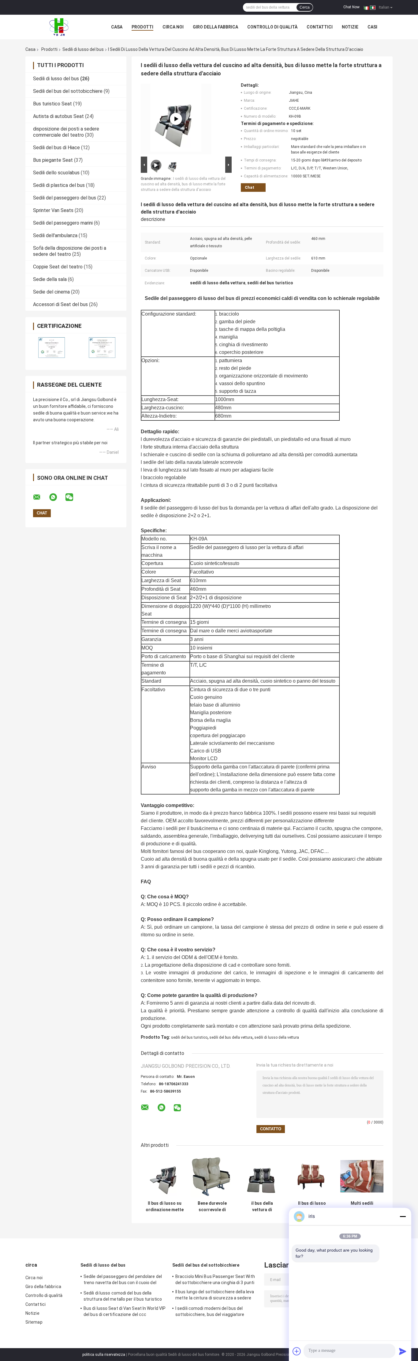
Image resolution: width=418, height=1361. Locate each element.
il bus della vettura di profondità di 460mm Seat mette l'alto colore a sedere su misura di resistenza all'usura (262, 1206)
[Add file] (297, 1351)
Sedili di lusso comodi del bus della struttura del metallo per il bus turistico (123, 1296)
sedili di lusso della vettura (276, 1037)
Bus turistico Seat (52, 104)
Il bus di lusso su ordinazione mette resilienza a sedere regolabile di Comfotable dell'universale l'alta (164, 1206)
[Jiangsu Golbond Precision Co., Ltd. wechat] (73, 497)
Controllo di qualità (272, 27)
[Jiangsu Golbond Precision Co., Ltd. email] (40, 497)
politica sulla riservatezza (103, 1354)
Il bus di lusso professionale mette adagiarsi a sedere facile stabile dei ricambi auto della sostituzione (312, 1206)
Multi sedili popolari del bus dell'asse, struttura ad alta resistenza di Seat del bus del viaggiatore (362, 1206)
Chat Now (351, 7)
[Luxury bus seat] (176, 119)
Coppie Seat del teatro (58, 267)
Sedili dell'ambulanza (55, 235)
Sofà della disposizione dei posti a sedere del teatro (69, 251)
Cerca (305, 7)
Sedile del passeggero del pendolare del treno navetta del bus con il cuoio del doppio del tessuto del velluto (123, 1280)
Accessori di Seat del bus (60, 304)
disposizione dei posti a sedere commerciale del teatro (66, 132)
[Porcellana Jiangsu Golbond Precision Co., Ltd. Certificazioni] (50, 347)
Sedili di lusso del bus (83, 49)
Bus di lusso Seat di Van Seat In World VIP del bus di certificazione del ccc (125, 1311)
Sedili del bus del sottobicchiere (68, 91)
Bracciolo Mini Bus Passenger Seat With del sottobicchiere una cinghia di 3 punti (215, 1279)
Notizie (350, 27)
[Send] (403, 1351)
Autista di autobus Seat (58, 116)
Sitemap (34, 1322)
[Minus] (402, 1216)
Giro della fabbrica (215, 27)
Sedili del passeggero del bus (64, 198)
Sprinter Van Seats (53, 210)
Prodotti (142, 27)
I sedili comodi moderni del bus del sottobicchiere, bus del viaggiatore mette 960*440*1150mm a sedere (209, 1312)
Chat (249, 187)
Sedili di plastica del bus (59, 185)
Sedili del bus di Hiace (56, 147)
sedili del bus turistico (189, 1037)
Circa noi (173, 27)
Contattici (320, 27)
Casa (116, 27)
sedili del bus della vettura (230, 1037)
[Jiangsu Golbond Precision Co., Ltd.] (59, 27)
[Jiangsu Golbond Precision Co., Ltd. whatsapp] (57, 497)
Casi (372, 27)
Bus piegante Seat (53, 160)
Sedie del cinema (51, 292)
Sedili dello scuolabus (56, 173)
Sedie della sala (50, 279)
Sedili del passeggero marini (63, 223)
